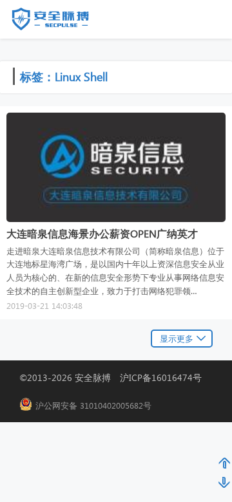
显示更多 (176, 338)
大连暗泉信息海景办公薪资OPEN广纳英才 (102, 233)
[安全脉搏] (60, 22)
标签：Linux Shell (64, 76)
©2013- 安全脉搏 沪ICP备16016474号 (115, 377)
